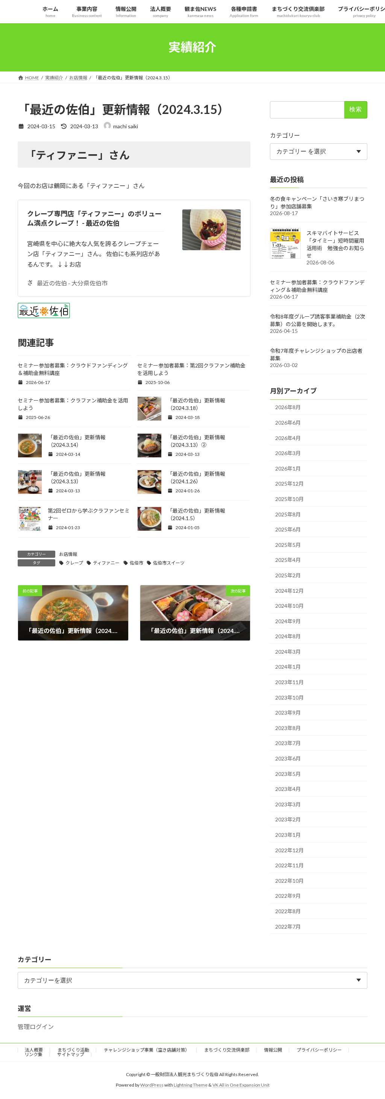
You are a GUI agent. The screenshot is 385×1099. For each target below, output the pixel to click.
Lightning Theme (191, 1085)
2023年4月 (288, 789)
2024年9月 (288, 621)
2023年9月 (288, 712)
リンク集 (33, 1054)
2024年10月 (289, 606)
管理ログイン (36, 1026)
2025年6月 (288, 529)
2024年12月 (289, 590)
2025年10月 (289, 499)
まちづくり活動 (73, 1050)
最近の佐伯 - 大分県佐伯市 (72, 283)
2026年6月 (288, 422)
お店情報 (68, 554)
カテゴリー (285, 134)
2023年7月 (288, 743)
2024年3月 (288, 651)
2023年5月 (288, 773)
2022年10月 (289, 880)
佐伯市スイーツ (169, 563)
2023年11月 (289, 682)
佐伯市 (136, 563)
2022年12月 (289, 850)
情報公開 (273, 1050)
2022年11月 (289, 865)
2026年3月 (288, 453)
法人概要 (34, 1050)
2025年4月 (288, 560)
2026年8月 (288, 407)
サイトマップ (70, 1054)
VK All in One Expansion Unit (241, 1085)
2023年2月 (288, 819)
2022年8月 (288, 911)
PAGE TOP (368, 1059)
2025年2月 (288, 575)
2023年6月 (288, 758)
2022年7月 (288, 926)
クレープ (74, 563)
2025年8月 (288, 514)
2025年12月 (289, 483)
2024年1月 (288, 666)
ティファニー (106, 563)
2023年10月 (289, 697)
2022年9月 (288, 896)
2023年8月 (288, 727)
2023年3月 (288, 804)
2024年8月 (288, 636)
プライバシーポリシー (319, 1050)
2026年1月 (288, 468)
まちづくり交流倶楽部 (226, 1050)
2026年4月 (288, 437)
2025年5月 (288, 544)
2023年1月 (288, 835)
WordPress (152, 1085)
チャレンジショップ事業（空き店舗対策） (146, 1050)
